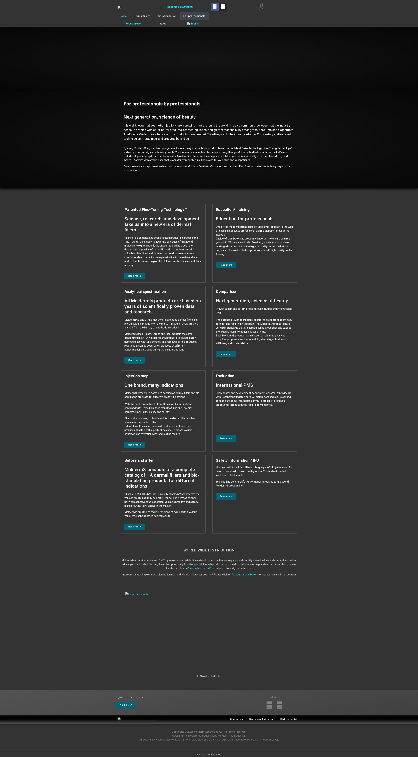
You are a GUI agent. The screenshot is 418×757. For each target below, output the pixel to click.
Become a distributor (180, 6)
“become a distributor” (244, 574)
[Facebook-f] (269, 705)
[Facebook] (215, 7)
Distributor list (288, 719)
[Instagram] (223, 7)
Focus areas (133, 23)
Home (123, 16)
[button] (134, 276)
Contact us (236, 719)
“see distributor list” (199, 568)
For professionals (194, 16)
